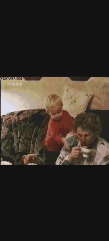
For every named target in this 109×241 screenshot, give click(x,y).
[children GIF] (54, 120)
